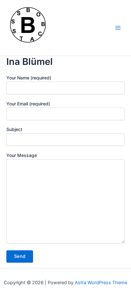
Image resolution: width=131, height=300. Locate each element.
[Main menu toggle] (118, 27)
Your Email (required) (28, 103)
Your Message (21, 155)
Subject (14, 129)
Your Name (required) (28, 77)
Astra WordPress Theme (101, 282)
